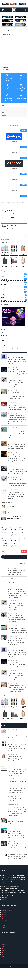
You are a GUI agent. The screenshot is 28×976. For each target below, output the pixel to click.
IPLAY (3, 925)
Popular (3, 555)
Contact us (4, 886)
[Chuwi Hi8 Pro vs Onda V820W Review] (4, 580)
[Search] (25, 10)
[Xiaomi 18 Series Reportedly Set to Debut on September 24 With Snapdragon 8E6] (4, 468)
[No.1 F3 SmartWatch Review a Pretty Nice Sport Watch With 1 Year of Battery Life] (4, 853)
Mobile (7, 69)
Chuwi (3, 940)
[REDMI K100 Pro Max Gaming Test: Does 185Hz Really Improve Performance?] (4, 379)
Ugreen (3, 959)
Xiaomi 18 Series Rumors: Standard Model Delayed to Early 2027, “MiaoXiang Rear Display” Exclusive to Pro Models (17, 459)
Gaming (14, 295)
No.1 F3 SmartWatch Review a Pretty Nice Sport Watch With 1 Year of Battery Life (17, 856)
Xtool (2, 340)
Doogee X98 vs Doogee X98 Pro (17, 511)
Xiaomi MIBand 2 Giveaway (17, 563)
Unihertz (4, 946)
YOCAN (3, 338)
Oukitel (3, 954)
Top (2, 727)
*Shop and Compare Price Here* (10, 896)
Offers (4, 106)
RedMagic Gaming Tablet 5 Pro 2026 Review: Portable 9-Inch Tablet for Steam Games (17, 630)
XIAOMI (2, 352)
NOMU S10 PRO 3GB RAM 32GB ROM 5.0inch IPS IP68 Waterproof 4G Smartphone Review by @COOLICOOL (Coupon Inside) (17, 593)
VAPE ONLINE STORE (7, 910)
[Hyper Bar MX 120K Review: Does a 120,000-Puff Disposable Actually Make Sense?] (4, 743)
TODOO (4, 927)
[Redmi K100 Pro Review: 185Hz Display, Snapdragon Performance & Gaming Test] (4, 404)
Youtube (4, 899)
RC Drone (14, 287)
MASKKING (4, 921)
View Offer (24, 130)
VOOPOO (4, 914)
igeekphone (18, 966)
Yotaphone (4, 335)
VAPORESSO (5, 912)
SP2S (3, 923)
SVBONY (4, 938)
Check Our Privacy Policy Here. (9, 888)
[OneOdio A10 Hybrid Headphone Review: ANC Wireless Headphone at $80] (4, 843)
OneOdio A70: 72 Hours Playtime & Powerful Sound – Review (17, 823)
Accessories (14, 279)
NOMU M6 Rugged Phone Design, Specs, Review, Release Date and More (16, 572)
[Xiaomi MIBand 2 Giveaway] (4, 562)
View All (25, 330)
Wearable (14, 289)
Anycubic (4, 950)
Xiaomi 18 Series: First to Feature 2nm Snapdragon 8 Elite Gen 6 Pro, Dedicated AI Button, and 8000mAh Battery (17, 419)
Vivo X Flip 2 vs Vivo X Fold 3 (14, 505)
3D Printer (14, 284)
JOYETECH (14, 300)
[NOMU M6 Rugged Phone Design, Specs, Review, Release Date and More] (4, 569)
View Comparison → (11, 506)
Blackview (4, 942)
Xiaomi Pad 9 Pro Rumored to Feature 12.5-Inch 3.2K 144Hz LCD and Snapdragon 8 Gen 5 (17, 372)
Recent (3, 724)
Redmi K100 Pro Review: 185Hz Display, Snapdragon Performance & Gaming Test (17, 407)
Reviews (4, 115)
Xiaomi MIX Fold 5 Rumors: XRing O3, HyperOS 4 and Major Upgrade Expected (17, 446)
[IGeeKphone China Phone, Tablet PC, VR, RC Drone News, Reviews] (14, 10)
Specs (3, 112)
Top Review (4, 557)
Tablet (14, 276)
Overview (4, 109)
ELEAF (14, 297)
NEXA (3, 918)
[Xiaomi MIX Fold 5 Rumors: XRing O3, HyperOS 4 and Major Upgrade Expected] (4, 443)
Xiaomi (3, 346)
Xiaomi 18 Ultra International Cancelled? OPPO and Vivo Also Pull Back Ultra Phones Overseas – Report (17, 434)
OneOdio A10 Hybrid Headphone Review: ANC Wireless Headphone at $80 (17, 846)
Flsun (3, 948)
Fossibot (4, 944)
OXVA (3, 916)
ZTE (2, 332)
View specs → (10, 213)
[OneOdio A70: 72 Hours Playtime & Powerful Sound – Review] (4, 820)
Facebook (4, 897)
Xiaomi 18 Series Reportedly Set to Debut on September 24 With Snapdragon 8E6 (17, 471)
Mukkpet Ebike (5, 956)
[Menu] (3, 10)
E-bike (14, 292)
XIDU (2, 343)
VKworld (16, 207)
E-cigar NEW (14, 282)
